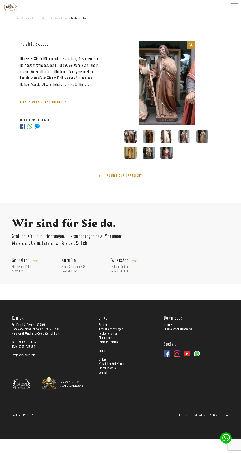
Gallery (43, 18)
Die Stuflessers (107, 368)
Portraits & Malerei (109, 342)
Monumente (105, 338)
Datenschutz (199, 415)
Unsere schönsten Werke (178, 329)
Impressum (184, 415)
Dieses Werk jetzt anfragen (43, 102)
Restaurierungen (108, 333)
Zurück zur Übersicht (124, 175)
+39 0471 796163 (27, 342)
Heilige (64, 18)
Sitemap (225, 415)
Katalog (168, 325)
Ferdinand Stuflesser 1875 (24, 18)
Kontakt (18, 318)
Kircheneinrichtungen (111, 329)
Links (103, 318)
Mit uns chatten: (120, 267)
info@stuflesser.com (23, 355)
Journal (103, 372)
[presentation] (203, 83)
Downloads (173, 318)
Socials (170, 344)
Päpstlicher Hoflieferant (112, 364)
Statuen (54, 18)
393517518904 (119, 271)
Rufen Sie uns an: (71, 267)
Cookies (213, 415)
